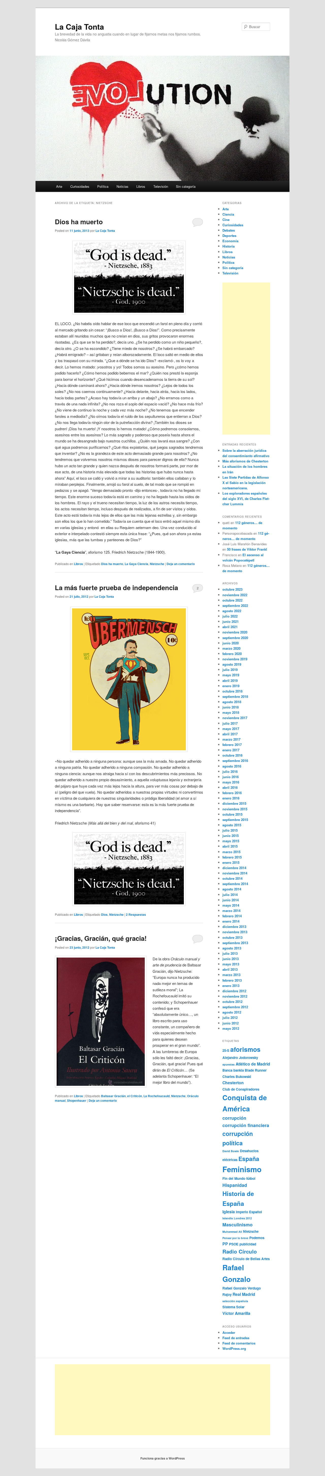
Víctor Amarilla (236, 1313)
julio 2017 (230, 723)
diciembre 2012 (234, 990)
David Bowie (230, 1151)
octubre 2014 (232, 878)
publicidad (247, 1244)
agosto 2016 (231, 766)
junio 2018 (230, 707)
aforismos (245, 1049)
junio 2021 (230, 621)
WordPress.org (234, 1348)
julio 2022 (230, 616)
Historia (228, 246)
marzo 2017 (231, 739)
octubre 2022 (232, 600)
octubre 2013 (232, 937)
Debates (228, 230)
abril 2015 (230, 846)
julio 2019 (230, 669)
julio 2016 (230, 771)
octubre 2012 (232, 1001)
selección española (235, 1301)
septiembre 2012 (235, 1006)
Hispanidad (234, 1185)
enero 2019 (230, 685)
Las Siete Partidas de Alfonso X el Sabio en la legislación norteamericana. (245, 482)
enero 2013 (230, 985)
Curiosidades (79, 186)
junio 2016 (230, 776)
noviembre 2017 (234, 717)
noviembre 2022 (234, 594)
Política (102, 186)
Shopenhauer (76, 1100)
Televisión (160, 186)
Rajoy (227, 1294)
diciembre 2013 (234, 926)
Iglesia (228, 1212)
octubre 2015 (232, 814)
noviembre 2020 (234, 632)
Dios (104, 914)
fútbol (250, 1178)
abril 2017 (230, 734)
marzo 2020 (231, 648)
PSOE (233, 1244)
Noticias (122, 186)
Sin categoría (186, 186)
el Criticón (134, 1096)
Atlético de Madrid (253, 1064)
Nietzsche (157, 564)
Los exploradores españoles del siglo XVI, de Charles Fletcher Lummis (245, 498)
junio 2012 (230, 1023)
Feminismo (242, 1169)
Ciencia (228, 214)
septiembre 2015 (235, 819)
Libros (140, 186)
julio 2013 (230, 953)
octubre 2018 (232, 691)
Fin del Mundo (233, 1178)
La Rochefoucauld (156, 1096)
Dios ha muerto (79, 221)
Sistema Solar (233, 1306)
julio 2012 (230, 1017)
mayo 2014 (230, 905)
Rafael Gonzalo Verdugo (241, 1288)
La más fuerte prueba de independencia (116, 587)
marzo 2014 (231, 910)
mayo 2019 (230, 674)
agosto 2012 (231, 1012)
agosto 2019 (231, 664)
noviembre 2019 (234, 659)
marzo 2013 (231, 974)
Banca (227, 1070)
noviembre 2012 (234, 996)
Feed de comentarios (238, 1343)
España (248, 1158)
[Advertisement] (246, 359)
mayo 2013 (230, 964)
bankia (238, 1070)
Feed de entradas (235, 1337)
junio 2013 (230, 958)
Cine (226, 219)
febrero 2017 (232, 744)
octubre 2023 (232, 589)
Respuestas (136, 914)
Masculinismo (237, 1224)
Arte (59, 186)
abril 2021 (230, 626)
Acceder (228, 1332)
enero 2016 (230, 798)
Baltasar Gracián (113, 1096)
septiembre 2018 (235, 696)
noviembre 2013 (234, 931)
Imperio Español (249, 1211)
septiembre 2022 (235, 605)
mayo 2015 (230, 840)
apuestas (228, 1064)
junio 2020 (230, 643)
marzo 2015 (231, 851)
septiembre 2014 (235, 883)
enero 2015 (230, 862)
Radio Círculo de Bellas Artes (246, 1258)
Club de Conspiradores (240, 1089)
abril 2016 (230, 787)
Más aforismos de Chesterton (245, 461)
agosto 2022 (231, 610)
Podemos (256, 1237)
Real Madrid (244, 1294)
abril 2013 (230, 969)
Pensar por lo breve (235, 1238)
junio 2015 (230, 835)
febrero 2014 (232, 915)
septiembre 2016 (235, 760)
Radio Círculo (239, 1251)
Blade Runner (256, 1070)
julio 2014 (230, 894)
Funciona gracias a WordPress (162, 1458)
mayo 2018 (230, 712)
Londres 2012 (243, 1218)
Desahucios (249, 1150)
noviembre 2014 (234, 873)
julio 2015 (230, 830)
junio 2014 (230, 900)
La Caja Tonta (79, 26)
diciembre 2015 (234, 803)
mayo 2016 (230, 782)
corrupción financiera (245, 1125)
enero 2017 (230, 750)
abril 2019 (230, 680)
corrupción (234, 1118)
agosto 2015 (231, 825)
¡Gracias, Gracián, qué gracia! (101, 938)
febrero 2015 (232, 857)
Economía (230, 240)
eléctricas (229, 1159)
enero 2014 (230, 921)
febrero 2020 (232, 653)
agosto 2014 (231, 889)
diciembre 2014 (234, 867)
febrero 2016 (232, 792)
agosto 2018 (231, 701)
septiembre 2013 (235, 942)
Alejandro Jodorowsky (240, 1057)
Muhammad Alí (232, 1232)
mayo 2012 (230, 1028)
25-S (225, 1050)
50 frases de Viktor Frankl (247, 549)
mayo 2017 (230, 728)
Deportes (229, 235)
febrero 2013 (232, 980)
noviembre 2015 (234, 809)
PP (225, 1244)
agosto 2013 (231, 948)
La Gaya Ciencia (136, 564)
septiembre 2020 (235, 637)
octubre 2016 (232, 755)
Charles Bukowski (236, 1076)
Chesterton (233, 1083)
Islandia (227, 1218)
